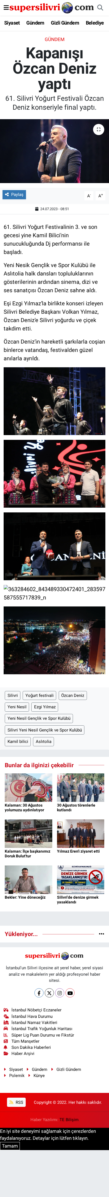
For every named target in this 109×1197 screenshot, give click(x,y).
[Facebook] (39, 992)
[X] (49, 992)
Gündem (35, 23)
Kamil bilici (18, 741)
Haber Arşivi (22, 1053)
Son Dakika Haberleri (31, 1047)
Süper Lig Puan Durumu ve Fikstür (42, 1035)
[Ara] (100, 7)
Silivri (13, 695)
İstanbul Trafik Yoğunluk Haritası (41, 1028)
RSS (19, 1102)
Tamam (10, 1146)
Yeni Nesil (17, 706)
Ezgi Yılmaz (45, 706)
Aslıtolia (43, 741)
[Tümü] (101, 934)
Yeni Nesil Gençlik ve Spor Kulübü (39, 718)
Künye (39, 1075)
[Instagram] (59, 992)
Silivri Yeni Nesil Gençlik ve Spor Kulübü (45, 730)
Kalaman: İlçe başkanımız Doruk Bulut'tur (27, 853)
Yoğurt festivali (39, 695)
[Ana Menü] (6, 7)
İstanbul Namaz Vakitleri (34, 1022)
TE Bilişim (69, 1119)
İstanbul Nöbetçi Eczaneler (36, 1010)
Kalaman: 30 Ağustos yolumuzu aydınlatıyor (24, 807)
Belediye (95, 23)
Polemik (17, 1075)
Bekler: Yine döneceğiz (25, 897)
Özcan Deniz (72, 695)
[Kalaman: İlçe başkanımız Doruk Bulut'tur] (28, 833)
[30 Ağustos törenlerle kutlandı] (81, 787)
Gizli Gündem (65, 23)
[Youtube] (70, 992)
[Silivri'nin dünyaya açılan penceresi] (52, 7)
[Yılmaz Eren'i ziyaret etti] (81, 833)
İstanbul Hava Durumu (32, 1016)
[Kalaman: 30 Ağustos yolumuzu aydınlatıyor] (28, 787)
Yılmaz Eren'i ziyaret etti (78, 851)
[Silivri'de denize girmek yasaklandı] (81, 879)
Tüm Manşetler (25, 1041)
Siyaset (12, 23)
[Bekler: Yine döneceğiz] (28, 879)
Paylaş (17, 194)
